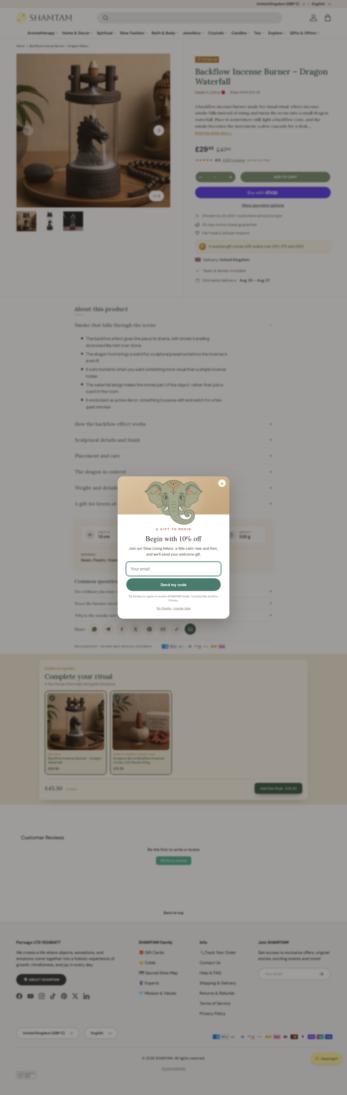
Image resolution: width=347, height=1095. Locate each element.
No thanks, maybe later (173, 608)
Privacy (173, 600)
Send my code (174, 584)
